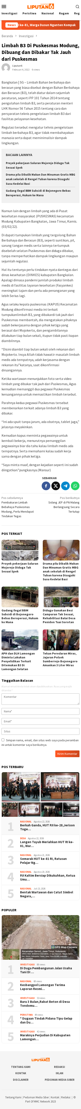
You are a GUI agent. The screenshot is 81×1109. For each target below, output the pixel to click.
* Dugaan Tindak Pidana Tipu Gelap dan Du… (46, 1020)
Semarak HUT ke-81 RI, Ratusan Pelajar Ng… (43, 861)
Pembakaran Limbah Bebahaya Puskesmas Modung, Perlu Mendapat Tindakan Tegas (18, 507)
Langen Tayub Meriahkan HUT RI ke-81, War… (47, 844)
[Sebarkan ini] (46, 486)
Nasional (26, 821)
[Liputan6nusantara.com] (40, 6)
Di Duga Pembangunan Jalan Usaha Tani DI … (46, 970)
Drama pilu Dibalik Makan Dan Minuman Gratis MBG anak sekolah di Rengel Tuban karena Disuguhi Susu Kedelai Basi (40, 179)
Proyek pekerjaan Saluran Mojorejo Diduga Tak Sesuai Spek (20, 567)
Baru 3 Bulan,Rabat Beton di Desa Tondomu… (45, 1004)
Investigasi (27, 964)
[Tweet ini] (55, 486)
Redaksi (59, 1067)
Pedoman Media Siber (60, 1080)
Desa (23, 838)
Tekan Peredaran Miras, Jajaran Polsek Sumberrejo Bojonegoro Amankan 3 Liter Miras (60, 659)
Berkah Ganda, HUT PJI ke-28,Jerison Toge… (47, 827)
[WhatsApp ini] (75, 486)
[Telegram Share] (65, 486)
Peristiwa (26, 1014)
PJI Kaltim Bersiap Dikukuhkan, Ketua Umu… (47, 877)
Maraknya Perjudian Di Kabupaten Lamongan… (45, 1037)
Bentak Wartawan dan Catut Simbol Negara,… (46, 894)
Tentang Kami (20, 1067)
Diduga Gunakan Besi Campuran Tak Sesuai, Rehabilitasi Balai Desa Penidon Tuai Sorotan (59, 616)
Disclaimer (21, 1080)
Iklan (59, 1073)
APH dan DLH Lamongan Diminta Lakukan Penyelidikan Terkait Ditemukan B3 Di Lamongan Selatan (18, 661)
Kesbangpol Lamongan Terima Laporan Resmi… (42, 987)
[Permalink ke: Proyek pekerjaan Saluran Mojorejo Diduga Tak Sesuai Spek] (20, 550)
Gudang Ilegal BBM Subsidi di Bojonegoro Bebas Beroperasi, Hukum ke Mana (20, 616)
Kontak (20, 1073)
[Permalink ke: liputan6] (6, 67)
